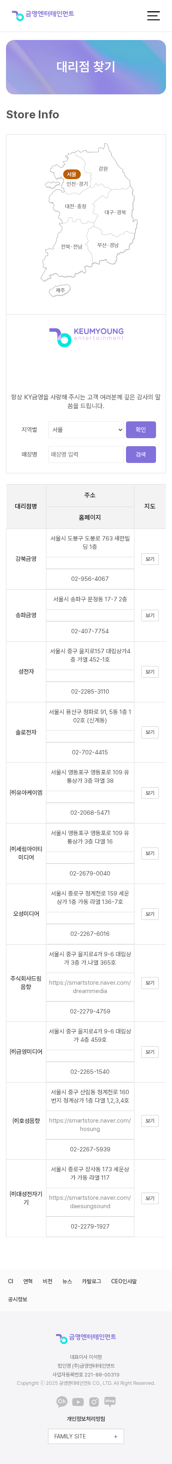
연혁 (28, 1281)
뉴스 (67, 1281)
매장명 (29, 454)
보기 (150, 559)
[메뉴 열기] (153, 15)
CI (10, 1281)
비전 (47, 1281)
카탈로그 (91, 1281)
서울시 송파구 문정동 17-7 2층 (90, 599)
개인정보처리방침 (86, 1419)
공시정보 (17, 1299)
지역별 (29, 429)
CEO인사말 (124, 1281)
